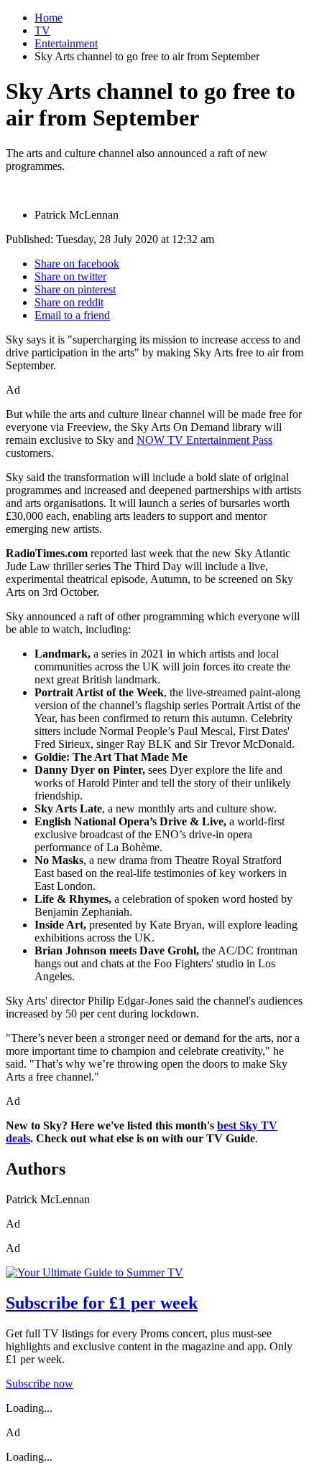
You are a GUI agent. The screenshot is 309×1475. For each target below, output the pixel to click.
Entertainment (66, 43)
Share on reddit (68, 302)
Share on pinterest (75, 289)
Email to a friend (72, 315)
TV (42, 30)
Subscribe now (39, 1383)
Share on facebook (76, 263)
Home (48, 17)
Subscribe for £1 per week (102, 1303)
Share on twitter (70, 276)
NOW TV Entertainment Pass (204, 440)
